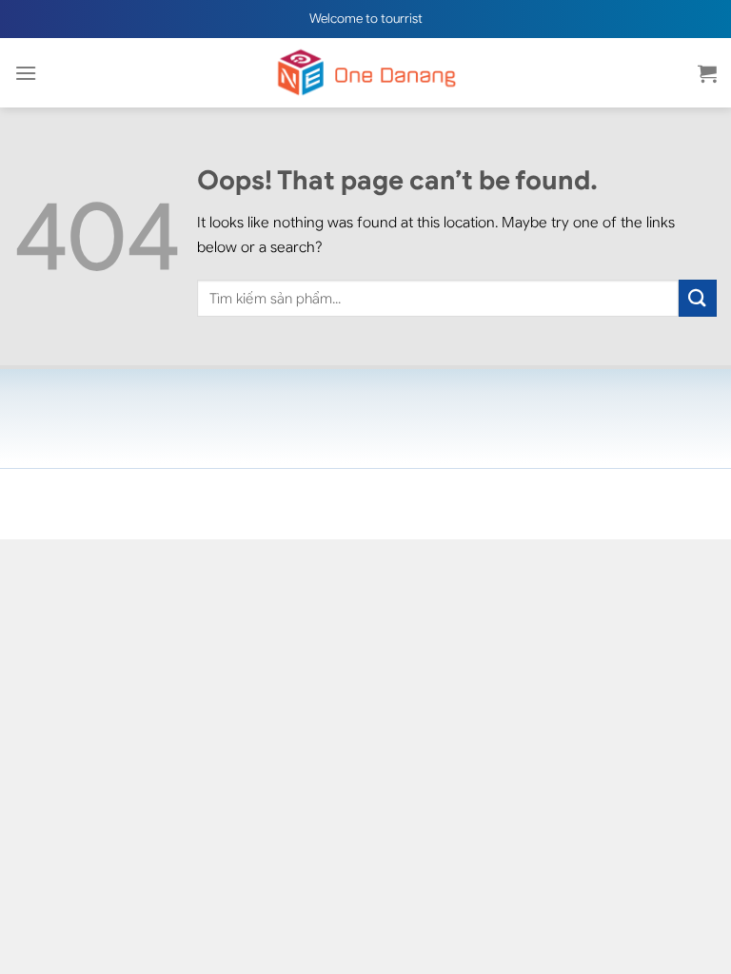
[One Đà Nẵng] (365, 73)
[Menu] (25, 72)
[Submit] (698, 298)
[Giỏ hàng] (707, 73)
